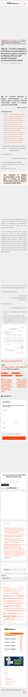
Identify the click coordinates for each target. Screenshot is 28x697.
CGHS (8, 590)
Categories (3, 575)
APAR (20, 588)
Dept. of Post (8, 598)
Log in (7, 677)
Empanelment (10, 601)
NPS (4, 613)
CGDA (4, 590)
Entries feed (9, 679)
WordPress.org (9, 684)
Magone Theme (12, 690)
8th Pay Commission (15, 588)
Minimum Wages (17, 608)
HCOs (19, 603)
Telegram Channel (8, 367)
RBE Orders (10, 619)
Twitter (17, 367)
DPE (23, 598)
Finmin (9, 603)
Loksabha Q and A (7, 608)
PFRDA (18, 613)
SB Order (16, 619)
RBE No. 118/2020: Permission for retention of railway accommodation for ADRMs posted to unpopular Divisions (21, 383)
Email (16, 422)
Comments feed (10, 681)
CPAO (9, 593)
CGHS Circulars (14, 590)
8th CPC (9, 588)
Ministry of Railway (13, 610)
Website (4, 427)
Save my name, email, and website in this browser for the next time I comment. (12, 434)
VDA (12, 621)
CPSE (11, 593)
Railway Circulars (20, 616)
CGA (23, 588)
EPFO (17, 601)
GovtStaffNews (10, 40)
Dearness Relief (14, 596)
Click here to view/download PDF (11, 361)
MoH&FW (22, 610)
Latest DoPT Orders (13, 606)
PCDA (7, 613)
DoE (15, 598)
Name (4, 422)
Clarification (19, 590)
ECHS (4, 601)
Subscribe (5, 485)
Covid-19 (5, 593)
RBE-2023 (4, 619)
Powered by (4, 488)
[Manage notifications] (24, 692)
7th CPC (5, 588)
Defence (21, 596)
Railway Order (18, 40)
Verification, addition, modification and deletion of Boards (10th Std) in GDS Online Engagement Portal (14, 540)
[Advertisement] (14, 22)
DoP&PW (19, 598)
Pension (12, 613)
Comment (5, 410)
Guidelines (14, 603)
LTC (13, 608)
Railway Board (9, 616)
